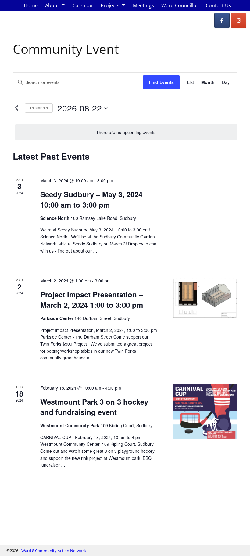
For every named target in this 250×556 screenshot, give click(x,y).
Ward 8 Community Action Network (53, 550)
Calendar (83, 5)
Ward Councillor (179, 5)
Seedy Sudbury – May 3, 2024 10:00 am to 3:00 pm (91, 199)
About (52, 5)
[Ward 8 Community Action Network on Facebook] (222, 20)
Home (31, 5)
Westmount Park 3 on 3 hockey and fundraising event (94, 406)
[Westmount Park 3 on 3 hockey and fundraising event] (205, 411)
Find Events (161, 82)
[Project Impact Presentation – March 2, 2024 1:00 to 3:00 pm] (205, 298)
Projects (110, 5)
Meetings (143, 5)
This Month (39, 107)
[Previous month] (16, 108)
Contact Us (218, 5)
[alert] (126, 132)
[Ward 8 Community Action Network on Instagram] (238, 20)
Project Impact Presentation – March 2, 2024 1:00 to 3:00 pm (91, 299)
